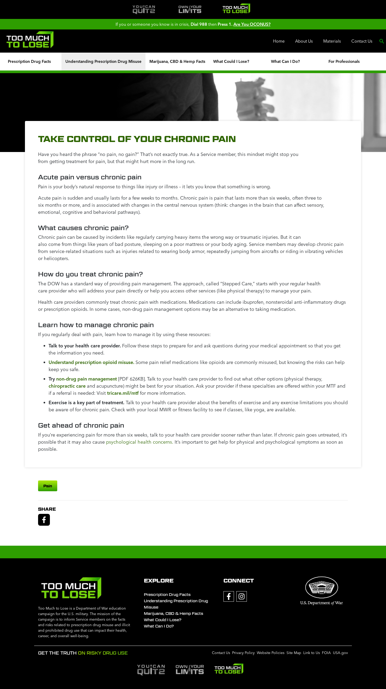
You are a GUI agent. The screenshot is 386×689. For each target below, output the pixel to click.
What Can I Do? (285, 61)
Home (279, 41)
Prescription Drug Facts (29, 61)
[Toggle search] (382, 41)
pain (47, 486)
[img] (143, 9)
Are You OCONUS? (251, 24)
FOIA (326, 652)
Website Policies (270, 652)
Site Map (293, 652)
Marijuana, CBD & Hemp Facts (177, 61)
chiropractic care (67, 386)
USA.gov (340, 652)
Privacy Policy (243, 652)
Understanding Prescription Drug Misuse (103, 61)
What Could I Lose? (231, 61)
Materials (332, 41)
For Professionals (344, 61)
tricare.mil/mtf (123, 393)
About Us (304, 41)
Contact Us (361, 41)
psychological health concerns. (139, 442)
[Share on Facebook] (44, 519)
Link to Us (311, 652)
